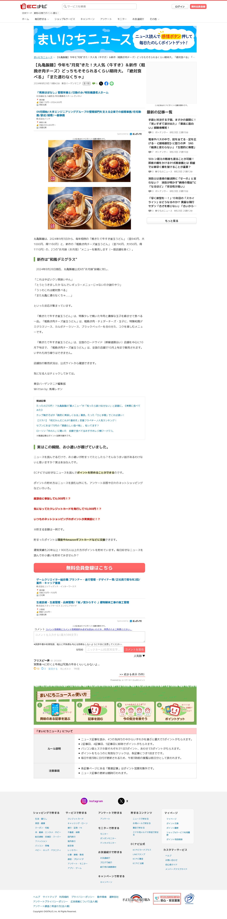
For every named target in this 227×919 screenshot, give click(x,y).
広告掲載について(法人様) (84, 901)
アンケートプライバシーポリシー (50, 901)
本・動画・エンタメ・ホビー (48, 832)
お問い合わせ (171, 860)
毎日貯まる (40, 19)
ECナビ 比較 (138, 863)
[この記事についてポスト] (101, 83)
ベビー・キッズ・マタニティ (48, 850)
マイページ (171, 819)
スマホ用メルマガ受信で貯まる (146, 833)
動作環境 (102, 896)
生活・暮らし (41, 818)
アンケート (106, 19)
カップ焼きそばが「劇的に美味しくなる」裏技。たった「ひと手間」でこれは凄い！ (80, 415)
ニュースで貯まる (141, 818)
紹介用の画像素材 (108, 867)
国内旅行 (72, 836)
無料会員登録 (198, 6)
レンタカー (73, 850)
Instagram (96, 801)
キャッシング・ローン (78, 823)
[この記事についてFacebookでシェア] (106, 83)
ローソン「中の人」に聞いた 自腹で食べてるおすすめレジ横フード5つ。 (75, 430)
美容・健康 (40, 823)
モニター (122, 19)
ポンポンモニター (108, 838)
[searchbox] (99, 6)
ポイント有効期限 (174, 839)
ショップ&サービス (65, 19)
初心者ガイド (171, 864)
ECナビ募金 (138, 858)
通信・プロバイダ (76, 859)
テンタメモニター (108, 842)
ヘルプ (168, 855)
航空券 (71, 845)
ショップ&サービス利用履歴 (178, 833)
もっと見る (171, 221)
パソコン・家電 (42, 845)
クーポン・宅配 (42, 827)
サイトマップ (50, 896)
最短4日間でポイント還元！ (46, 13)
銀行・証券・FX (75, 827)
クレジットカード (76, 818)
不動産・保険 (74, 832)
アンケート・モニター (78, 863)
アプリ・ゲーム (75, 868)
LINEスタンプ (139, 854)
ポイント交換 (172, 823)
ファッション (41, 841)
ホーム (25, 19)
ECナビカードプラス (142, 849)
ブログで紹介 (106, 862)
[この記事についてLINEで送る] (112, 83)
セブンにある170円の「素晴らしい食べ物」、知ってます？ (67, 425)
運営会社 (113, 896)
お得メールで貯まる (142, 823)
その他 (153, 19)
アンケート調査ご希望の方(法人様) (51, 906)
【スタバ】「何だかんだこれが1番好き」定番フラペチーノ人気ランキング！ (76, 420)
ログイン (180, 6)
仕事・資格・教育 (76, 854)
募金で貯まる (139, 827)
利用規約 (64, 896)
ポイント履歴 (172, 828)
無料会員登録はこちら (89, 568)
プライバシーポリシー (83, 896)
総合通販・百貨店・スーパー (48, 836)
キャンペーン (88, 19)
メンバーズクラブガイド (176, 869)
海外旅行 (72, 841)
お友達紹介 (138, 19)
